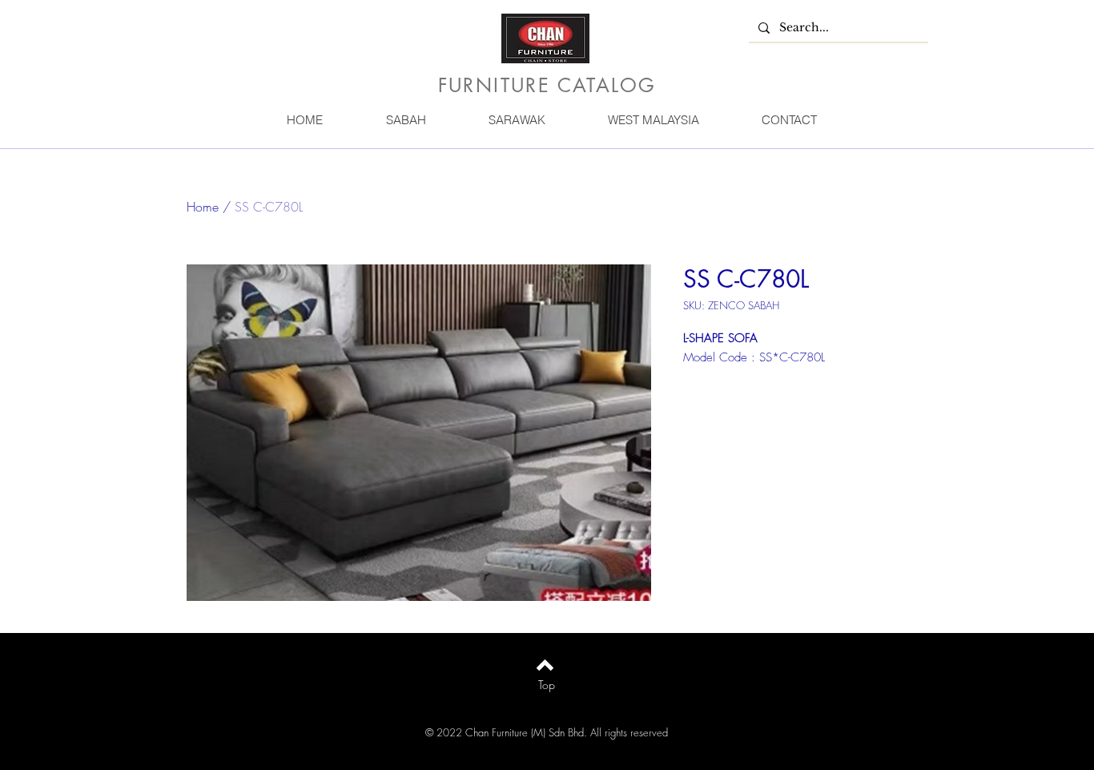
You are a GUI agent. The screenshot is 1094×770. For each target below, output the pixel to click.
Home (203, 207)
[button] (405, 119)
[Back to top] (545, 665)
